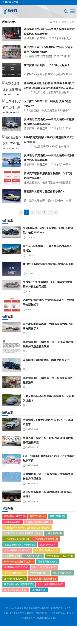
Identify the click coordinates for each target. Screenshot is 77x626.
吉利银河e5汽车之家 (16, 567)
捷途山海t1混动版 (14, 573)
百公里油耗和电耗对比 (43, 578)
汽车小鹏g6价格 (62, 573)
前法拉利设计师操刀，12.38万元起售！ (47, 65)
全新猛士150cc (39, 573)
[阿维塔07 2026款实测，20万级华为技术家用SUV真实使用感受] (11, 287)
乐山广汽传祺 (47, 544)
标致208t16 (57, 516)
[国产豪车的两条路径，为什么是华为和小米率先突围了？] (11, 329)
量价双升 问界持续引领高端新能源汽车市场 (48, 263)
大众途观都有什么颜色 (17, 550)
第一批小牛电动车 (15, 578)
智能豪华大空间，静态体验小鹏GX (44, 191)
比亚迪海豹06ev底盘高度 (18, 584)
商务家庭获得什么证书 (60, 556)
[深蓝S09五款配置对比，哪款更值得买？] (11, 365)
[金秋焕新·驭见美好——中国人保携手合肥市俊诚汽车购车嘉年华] (11, 34)
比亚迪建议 (39, 590)
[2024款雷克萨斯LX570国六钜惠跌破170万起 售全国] (11, 142)
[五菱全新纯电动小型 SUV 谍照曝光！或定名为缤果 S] (11, 401)
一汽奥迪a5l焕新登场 (45, 539)
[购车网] (14, 11)
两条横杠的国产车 (15, 516)
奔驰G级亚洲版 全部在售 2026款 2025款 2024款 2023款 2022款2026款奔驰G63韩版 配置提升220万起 (49, 88)
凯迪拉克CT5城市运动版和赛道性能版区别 (27, 527)
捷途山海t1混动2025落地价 (19, 544)
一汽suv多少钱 (33, 556)
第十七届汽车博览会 (44, 567)
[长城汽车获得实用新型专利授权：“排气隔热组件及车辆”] (11, 178)
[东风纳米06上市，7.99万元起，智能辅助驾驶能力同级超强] (11, 479)
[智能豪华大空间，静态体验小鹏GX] (11, 196)
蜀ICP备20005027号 (13, 613)
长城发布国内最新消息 (38, 522)
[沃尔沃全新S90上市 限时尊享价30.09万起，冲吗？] (11, 497)
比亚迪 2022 (54, 533)
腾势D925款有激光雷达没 (18, 561)
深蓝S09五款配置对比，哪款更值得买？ (46, 359)
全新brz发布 (12, 556)
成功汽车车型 (12, 522)
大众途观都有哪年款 (46, 550)
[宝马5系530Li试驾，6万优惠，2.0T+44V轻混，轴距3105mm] (11, 233)
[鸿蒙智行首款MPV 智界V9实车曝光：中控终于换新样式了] (11, 305)
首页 (55, 22)
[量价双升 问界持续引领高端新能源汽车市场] (11, 269)
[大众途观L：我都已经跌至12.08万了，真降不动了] (11, 425)
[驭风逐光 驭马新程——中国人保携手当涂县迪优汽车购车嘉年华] (11, 160)
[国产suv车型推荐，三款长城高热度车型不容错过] (11, 251)
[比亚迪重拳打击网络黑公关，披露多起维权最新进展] (11, 383)
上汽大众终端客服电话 (50, 584)
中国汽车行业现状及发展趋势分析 (22, 533)
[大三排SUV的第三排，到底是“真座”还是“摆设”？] (11, 106)
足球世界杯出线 (47, 561)
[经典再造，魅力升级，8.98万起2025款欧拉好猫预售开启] (11, 443)
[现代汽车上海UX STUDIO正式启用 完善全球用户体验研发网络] (11, 52)
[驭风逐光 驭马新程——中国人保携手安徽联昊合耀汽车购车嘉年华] (11, 124)
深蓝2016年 (37, 516)
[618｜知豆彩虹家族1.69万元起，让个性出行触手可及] (11, 461)
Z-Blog (51, 618)
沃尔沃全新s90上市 (15, 590)
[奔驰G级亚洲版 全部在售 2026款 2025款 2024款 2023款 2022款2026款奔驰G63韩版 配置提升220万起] (11, 88)
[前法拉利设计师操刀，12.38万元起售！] (11, 70)
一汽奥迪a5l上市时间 (16, 539)
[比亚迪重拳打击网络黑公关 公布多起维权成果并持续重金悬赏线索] (11, 347)
